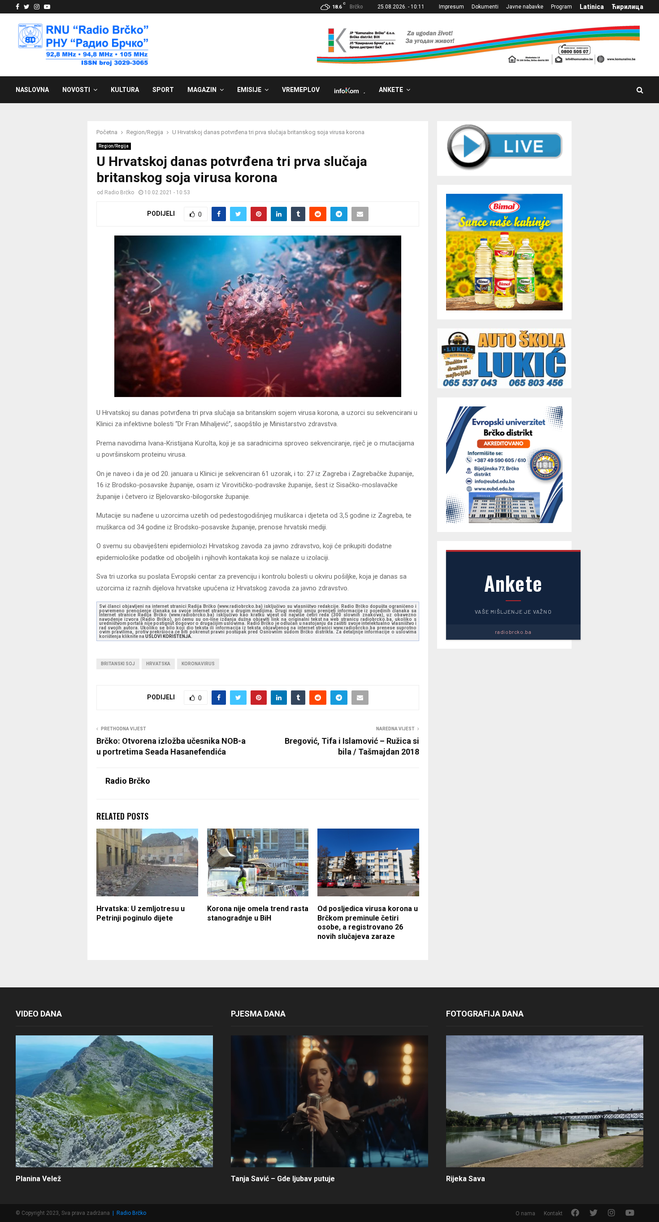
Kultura (125, 89)
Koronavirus (198, 663)
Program (561, 7)
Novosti (76, 89)
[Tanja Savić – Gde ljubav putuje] (329, 1101)
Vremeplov (301, 89)
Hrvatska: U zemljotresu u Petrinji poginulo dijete (140, 913)
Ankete (391, 89)
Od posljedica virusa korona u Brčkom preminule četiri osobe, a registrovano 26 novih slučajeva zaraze (367, 922)
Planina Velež (38, 1178)
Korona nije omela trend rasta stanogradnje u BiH (257, 913)
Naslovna (32, 89)
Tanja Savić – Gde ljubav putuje (283, 1178)
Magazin (202, 89)
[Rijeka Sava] (544, 1101)
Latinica (592, 6)
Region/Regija (114, 146)
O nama (525, 1213)
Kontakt (553, 1213)
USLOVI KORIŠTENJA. (168, 636)
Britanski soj (118, 663)
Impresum (451, 7)
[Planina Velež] (114, 1101)
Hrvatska (158, 663)
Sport (163, 89)
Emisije (249, 89)
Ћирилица (627, 6)
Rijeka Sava (465, 1178)
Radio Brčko (119, 192)
